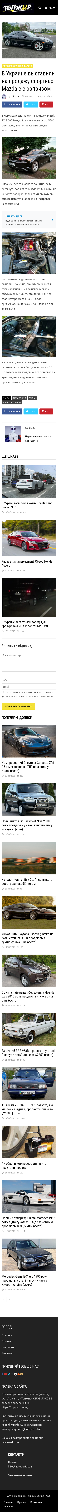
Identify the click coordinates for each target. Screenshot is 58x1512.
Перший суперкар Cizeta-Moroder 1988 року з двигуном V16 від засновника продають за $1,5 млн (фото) (28, 1222)
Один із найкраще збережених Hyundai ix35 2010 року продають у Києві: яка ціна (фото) (28, 996)
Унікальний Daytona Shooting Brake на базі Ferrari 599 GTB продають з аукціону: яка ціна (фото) (27, 938)
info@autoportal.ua (29, 1429)
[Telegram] (15, 1374)
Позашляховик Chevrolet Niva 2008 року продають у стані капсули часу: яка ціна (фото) (27, 825)
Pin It (47, 104)
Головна (7, 1335)
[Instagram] (12, 1374)
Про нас (6, 1341)
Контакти (8, 1347)
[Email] (21, 1374)
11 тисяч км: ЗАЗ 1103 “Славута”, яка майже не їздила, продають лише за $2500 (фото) (27, 1109)
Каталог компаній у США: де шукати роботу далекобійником (27, 882)
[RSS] (18, 1374)
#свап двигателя (12, 402)
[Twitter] (9, 1374)
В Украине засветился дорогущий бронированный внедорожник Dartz (25, 624)
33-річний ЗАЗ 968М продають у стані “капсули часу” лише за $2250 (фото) (28, 1053)
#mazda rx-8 (19, 397)
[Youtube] (5, 1374)
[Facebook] (3, 1374)
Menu (51, 7)
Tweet (32, 104)
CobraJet (15, 96)
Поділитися (13, 104)
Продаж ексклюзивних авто (17, 66)
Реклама (7, 1353)
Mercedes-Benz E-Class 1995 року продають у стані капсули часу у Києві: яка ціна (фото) (25, 1280)
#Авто (32, 397)
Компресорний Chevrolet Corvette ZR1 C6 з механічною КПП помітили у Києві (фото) (28, 767)
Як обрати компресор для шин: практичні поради (24, 1166)
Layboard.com (10, 1442)
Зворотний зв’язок (20, 1475)
